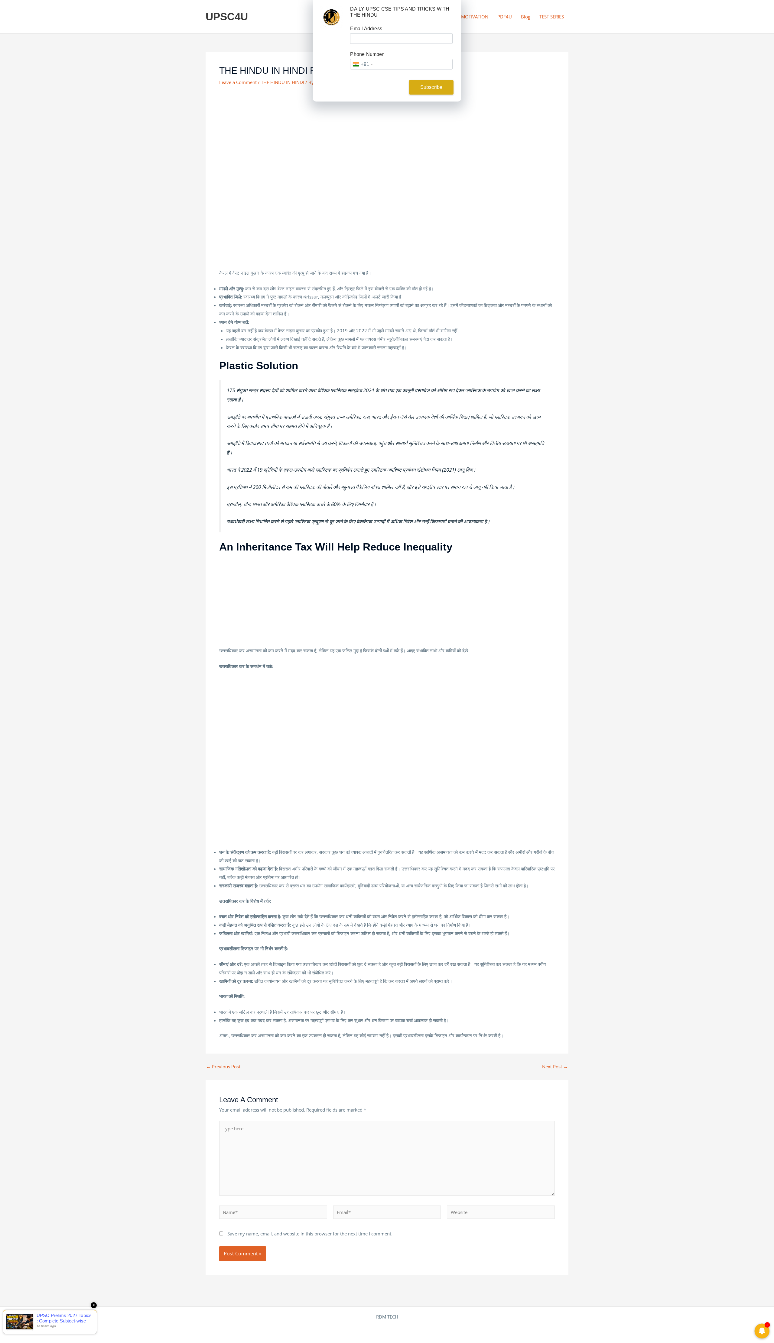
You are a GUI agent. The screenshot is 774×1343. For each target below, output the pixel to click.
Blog (525, 17)
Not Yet (382, 87)
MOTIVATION (474, 17)
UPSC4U (227, 16)
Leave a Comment (238, 82)
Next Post (555, 1066)
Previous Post (223, 1066)
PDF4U (504, 17)
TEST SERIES (551, 17)
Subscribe (431, 87)
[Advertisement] (387, 137)
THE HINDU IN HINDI (282, 82)
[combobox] (362, 64)
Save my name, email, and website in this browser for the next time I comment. (309, 1234)
